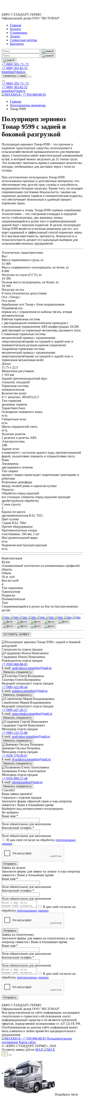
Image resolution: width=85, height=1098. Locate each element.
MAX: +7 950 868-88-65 (29, 94)
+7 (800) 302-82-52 (14, 68)
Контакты (17, 43)
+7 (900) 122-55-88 (14, 732)
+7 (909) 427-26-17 (14, 710)
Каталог (15, 29)
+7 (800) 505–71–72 (15, 64)
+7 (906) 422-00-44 (14, 687)
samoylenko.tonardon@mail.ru (32, 713)
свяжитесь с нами (14, 75)
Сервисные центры (23, 40)
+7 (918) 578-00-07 (14, 755)
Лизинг (15, 36)
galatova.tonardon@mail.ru (29, 690)
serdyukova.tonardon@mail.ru (32, 668)
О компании (18, 32)
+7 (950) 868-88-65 (14, 664)
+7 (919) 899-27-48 (14, 778)
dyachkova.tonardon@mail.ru (31, 759)
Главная (15, 25)
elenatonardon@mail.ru (27, 782)
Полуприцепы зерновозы (28, 105)
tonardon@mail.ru (13, 71)
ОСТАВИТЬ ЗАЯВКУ (16, 634)
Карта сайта (27, 1042)
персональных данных (33, 910)
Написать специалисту (17, 672)
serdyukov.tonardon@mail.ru (31, 736)
